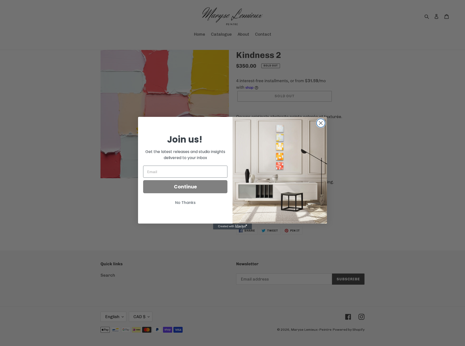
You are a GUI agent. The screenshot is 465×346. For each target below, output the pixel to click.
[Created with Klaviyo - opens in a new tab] (232, 226)
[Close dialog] (321, 123)
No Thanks (185, 202)
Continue (185, 186)
